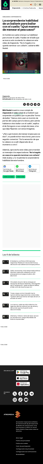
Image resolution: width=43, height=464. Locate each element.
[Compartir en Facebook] (28, 105)
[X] (24, 105)
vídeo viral (18, 113)
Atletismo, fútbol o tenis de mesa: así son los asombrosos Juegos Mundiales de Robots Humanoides (24, 317)
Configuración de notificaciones (26, 451)
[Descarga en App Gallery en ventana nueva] (23, 386)
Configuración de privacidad (25, 449)
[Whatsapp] (26, 395)
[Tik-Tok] (20, 401)
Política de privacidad (23, 440)
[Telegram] (31, 395)
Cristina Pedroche (29, 8)
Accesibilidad (20, 454)
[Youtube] (26, 401)
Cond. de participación (23, 446)
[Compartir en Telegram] (35, 105)
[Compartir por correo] (38, 105)
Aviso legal (19, 438)
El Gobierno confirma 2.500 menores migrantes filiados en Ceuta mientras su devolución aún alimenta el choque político (25, 262)
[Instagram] (15, 401)
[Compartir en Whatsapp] (31, 105)
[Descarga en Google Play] (23, 374)
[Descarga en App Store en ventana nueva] (22, 380)
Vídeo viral (20, 177)
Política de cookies (22, 443)
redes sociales (9, 177)
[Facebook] (20, 395)
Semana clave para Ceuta (26, 1)
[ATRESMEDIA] (21, 415)
